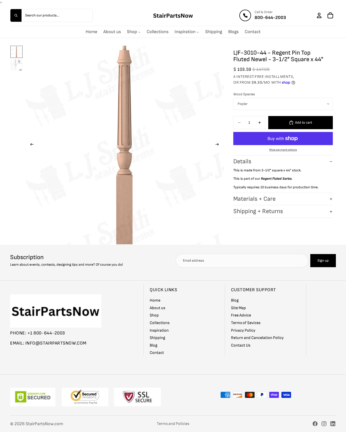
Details (242, 161)
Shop (154, 315)
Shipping (157, 337)
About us (157, 308)
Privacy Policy (243, 330)
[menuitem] (91, 32)
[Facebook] (315, 424)
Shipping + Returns (258, 211)
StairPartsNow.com (44, 423)
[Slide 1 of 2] (16, 51)
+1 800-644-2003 (46, 333)
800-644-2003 (270, 17)
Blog (153, 345)
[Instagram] (324, 424)
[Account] (319, 15)
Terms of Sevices (245, 323)
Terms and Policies (173, 423)
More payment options (283, 149)
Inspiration (159, 330)
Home (155, 300)
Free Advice (241, 315)
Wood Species (244, 94)
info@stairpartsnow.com (56, 343)
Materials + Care (254, 198)
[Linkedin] (333, 424)
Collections (159, 323)
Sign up (323, 260)
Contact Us (240, 345)
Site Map (238, 308)
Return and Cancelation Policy (257, 337)
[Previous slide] (30, 145)
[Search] (16, 15)
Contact (157, 353)
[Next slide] (218, 145)
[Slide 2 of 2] (16, 65)
